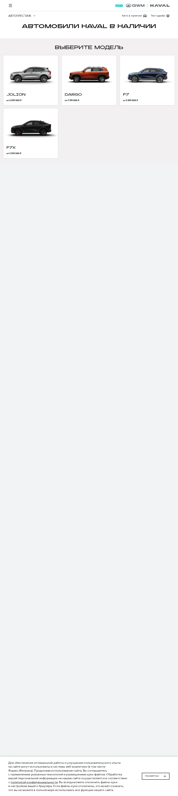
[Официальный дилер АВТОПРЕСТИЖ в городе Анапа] (148, 5)
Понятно (152, 776)
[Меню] (10, 5)
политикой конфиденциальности (34, 782)
